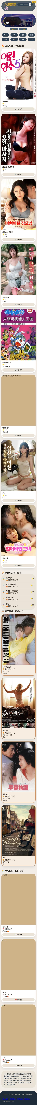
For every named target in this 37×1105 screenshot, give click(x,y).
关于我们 (5, 1099)
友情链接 (20, 1099)
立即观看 (8, 23)
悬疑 (23, 35)
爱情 (5, 39)
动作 (5, 35)
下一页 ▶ (23, 29)
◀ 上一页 (14, 29)
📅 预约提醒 (18, 934)
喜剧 (14, 39)
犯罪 (31, 39)
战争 (23, 39)
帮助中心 (13, 1099)
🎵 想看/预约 (18, 109)
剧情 (31, 35)
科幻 (14, 35)
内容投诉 (27, 1099)
